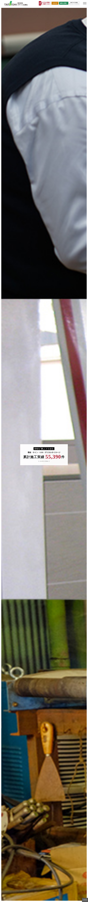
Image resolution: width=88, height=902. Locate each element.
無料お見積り (63, 3)
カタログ (55, 3)
